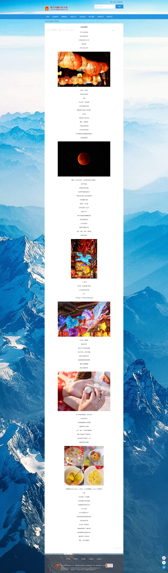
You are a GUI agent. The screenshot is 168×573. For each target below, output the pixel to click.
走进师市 (55, 17)
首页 (47, 17)
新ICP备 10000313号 (65, 569)
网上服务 (91, 17)
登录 (111, 2)
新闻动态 (64, 17)
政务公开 (73, 17)
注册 (115, 2)
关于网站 (68, 559)
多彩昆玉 (110, 17)
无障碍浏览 (119, 2)
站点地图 (83, 559)
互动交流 (82, 17)
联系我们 (76, 559)
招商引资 (100, 17)
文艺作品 (57, 21)
